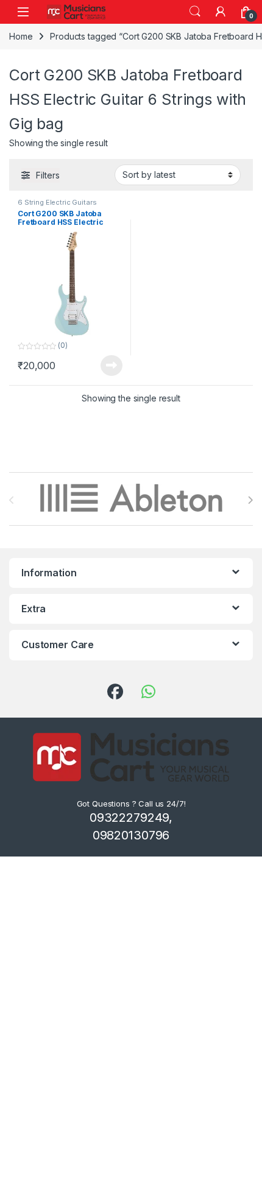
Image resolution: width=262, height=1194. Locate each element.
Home (20, 36)
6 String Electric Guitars (57, 202)
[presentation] (250, 500)
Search (195, 11)
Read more (111, 365)
